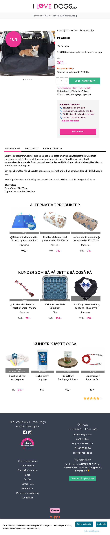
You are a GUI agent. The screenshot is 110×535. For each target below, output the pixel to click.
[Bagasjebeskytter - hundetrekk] (27, 54)
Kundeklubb (27, 497)
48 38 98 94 (84, 448)
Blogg (27, 475)
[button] (23, 79)
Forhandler (27, 488)
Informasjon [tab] (12, 148)
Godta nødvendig (84, 524)
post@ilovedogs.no (82, 453)
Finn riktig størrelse (27, 470)
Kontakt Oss (27, 484)
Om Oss (27, 479)
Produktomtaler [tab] (52, 148)
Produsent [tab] (31, 148)
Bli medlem (77, 131)
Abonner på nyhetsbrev (82, 478)
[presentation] (11, 238)
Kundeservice (27, 465)
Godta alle (101, 524)
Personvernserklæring (27, 493)
